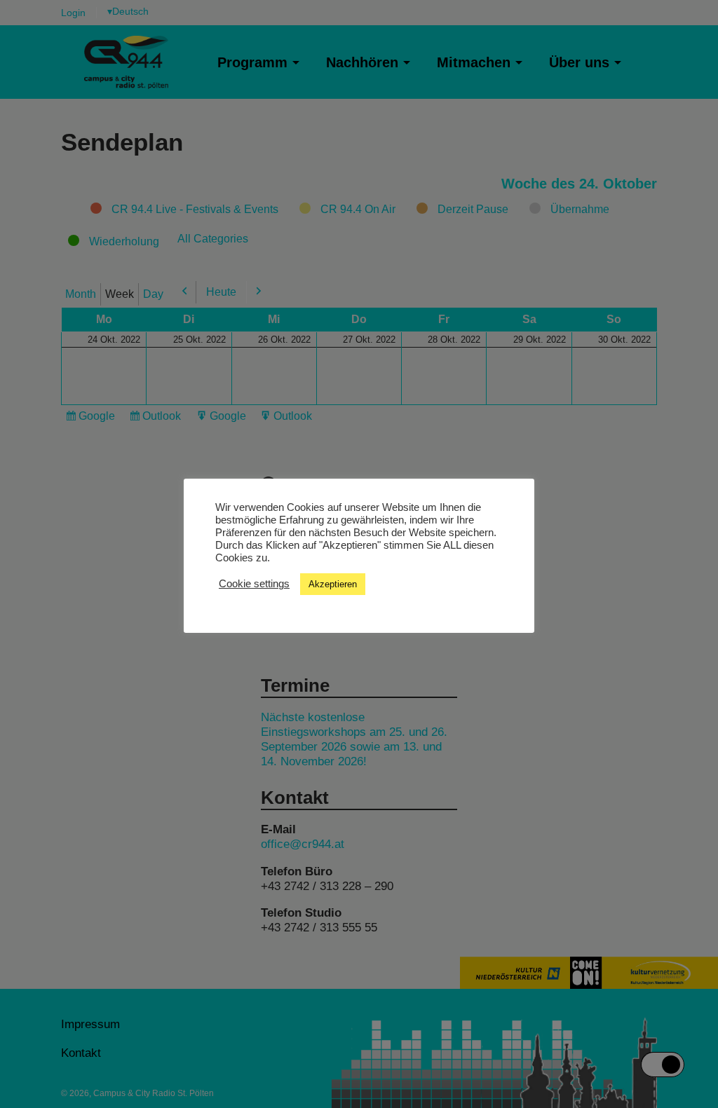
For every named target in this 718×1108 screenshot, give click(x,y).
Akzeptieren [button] (333, 584)
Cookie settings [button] (254, 583)
